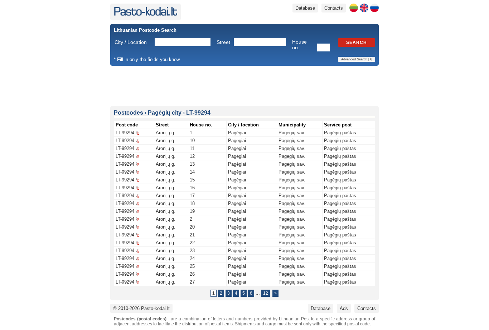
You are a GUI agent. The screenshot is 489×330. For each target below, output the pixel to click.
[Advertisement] (244, 85)
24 (192, 258)
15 (192, 179)
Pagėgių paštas (340, 132)
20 (192, 227)
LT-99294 (125, 132)
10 (192, 140)
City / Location (131, 42)
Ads (344, 308)
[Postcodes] (145, 14)
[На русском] (374, 8)
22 (192, 242)
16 (192, 187)
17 (192, 195)
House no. (299, 44)
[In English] (364, 8)
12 (192, 156)
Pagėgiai (237, 132)
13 (192, 164)
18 (192, 203)
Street (223, 42)
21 (192, 235)
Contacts (333, 8)
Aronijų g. (165, 132)
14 (192, 172)
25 (192, 266)
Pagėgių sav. (292, 132)
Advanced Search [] (356, 59)
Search (356, 42)
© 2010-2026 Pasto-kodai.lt (141, 308)
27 (192, 282)
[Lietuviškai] (353, 8)
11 (192, 148)
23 (192, 250)
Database (305, 8)
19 (192, 211)
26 (192, 274)
